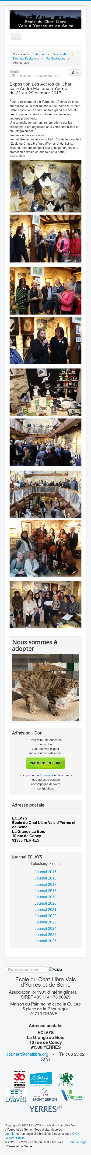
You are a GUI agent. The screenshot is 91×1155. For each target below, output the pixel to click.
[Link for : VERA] (45, 687)
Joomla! (10, 1133)
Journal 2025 (45, 935)
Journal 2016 (45, 878)
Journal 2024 (45, 928)
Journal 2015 (45, 872)
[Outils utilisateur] (75, 73)
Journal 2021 (45, 910)
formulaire (47, 775)
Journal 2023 (45, 922)
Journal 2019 (45, 897)
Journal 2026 (45, 941)
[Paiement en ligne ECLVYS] (45, 763)
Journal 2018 (45, 891)
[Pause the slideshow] (64, 687)
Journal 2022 (45, 916)
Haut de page (77, 1142)
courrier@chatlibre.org (27, 1054)
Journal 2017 (45, 884)
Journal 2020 (45, 903)
